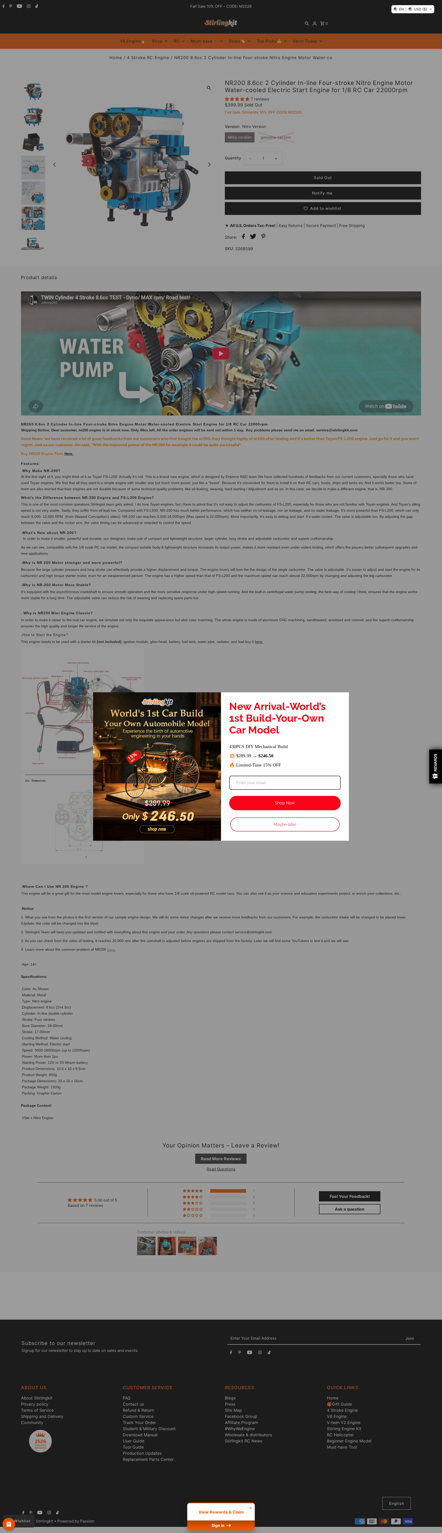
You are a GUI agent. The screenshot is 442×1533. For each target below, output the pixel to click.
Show (9, 1524)
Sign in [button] (218, 1525)
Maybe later (285, 824)
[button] (412, 9)
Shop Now (285, 803)
